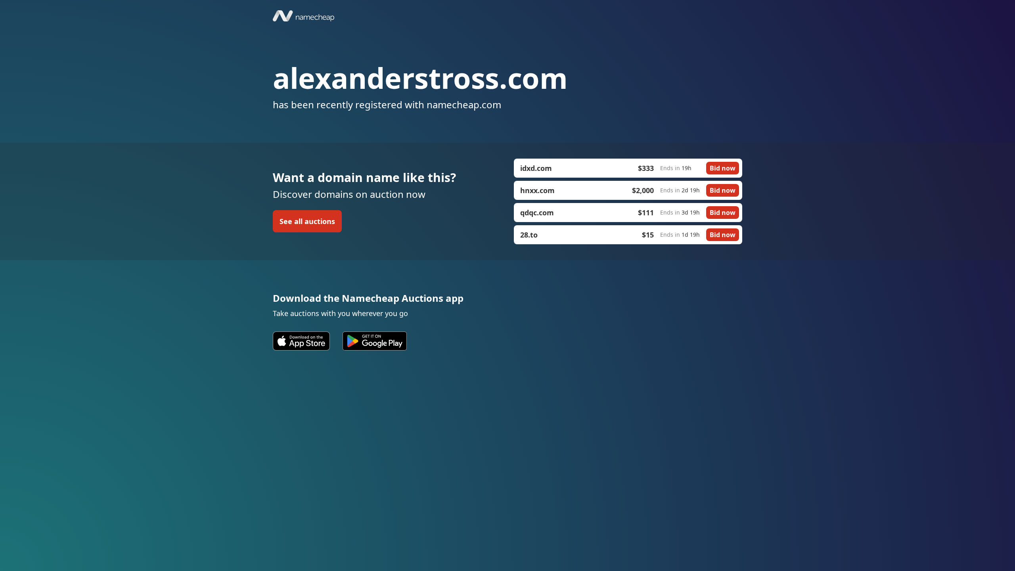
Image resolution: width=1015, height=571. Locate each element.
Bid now (722, 168)
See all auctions (307, 221)
